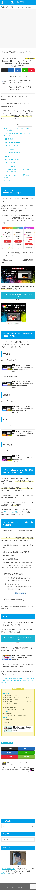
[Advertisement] (18, 28)
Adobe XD (10, 166)
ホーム (12, 884)
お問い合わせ (5, 873)
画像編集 (9, 149)
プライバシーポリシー (20, 884)
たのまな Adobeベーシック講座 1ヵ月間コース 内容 (18, 134)
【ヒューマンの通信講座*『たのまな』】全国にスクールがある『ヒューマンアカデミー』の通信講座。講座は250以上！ (17, 681)
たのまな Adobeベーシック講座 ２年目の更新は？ (17, 176)
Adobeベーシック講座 (10, 512)
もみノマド (17, 887)
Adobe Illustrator (12, 159)
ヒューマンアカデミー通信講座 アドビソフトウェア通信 (18, 295)
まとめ (7, 180)
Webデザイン (10, 163)
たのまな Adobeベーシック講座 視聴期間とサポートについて (17, 170)
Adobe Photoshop (12, 152)
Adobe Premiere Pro (13, 142)
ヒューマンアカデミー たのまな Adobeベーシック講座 (17, 129)
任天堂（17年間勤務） (8, 869)
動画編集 (9, 139)
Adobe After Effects (13, 146)
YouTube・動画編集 (7, 742)
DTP (8, 156)
